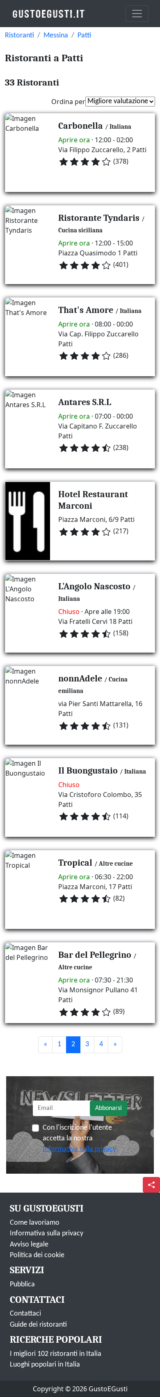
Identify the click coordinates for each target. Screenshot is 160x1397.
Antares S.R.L (84, 402)
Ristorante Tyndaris (98, 218)
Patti (84, 35)
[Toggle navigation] (137, 13)
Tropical (75, 863)
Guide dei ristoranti (38, 1324)
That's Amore (85, 310)
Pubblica (22, 1284)
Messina (55, 35)
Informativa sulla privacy (79, 1149)
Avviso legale (29, 1244)
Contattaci (25, 1313)
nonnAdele (80, 678)
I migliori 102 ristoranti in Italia (55, 1354)
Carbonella (80, 126)
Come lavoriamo (34, 1222)
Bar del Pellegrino (94, 955)
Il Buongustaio (88, 771)
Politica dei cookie (37, 1255)
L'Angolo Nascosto (94, 586)
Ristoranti (19, 35)
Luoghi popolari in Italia (45, 1364)
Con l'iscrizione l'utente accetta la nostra (79, 1138)
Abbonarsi (108, 1108)
